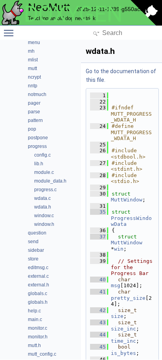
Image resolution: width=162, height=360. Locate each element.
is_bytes (123, 353)
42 (98, 310)
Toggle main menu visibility (10, 33)
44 (98, 335)
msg (115, 285)
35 (98, 212)
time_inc (123, 341)
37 (98, 237)
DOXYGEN (73, 14)
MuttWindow (126, 200)
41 (98, 292)
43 (98, 322)
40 (98, 279)
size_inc (123, 329)
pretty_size (128, 298)
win (118, 249)
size (117, 316)
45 (98, 347)
